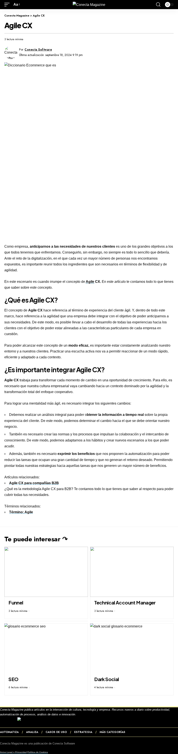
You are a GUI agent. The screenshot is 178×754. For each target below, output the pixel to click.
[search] (158, 4)
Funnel (15, 602)
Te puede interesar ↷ (36, 539)
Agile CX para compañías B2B (34, 483)
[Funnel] (46, 572)
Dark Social (106, 679)
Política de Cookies (37, 752)
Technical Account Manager (125, 602)
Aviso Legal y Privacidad (13, 752)
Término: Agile (21, 512)
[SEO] (46, 648)
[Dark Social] (132, 648)
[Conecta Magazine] (89, 5)
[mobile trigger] (8, 4)
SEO (13, 679)
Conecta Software (38, 49)
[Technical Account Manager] (132, 572)
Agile (90, 281)
